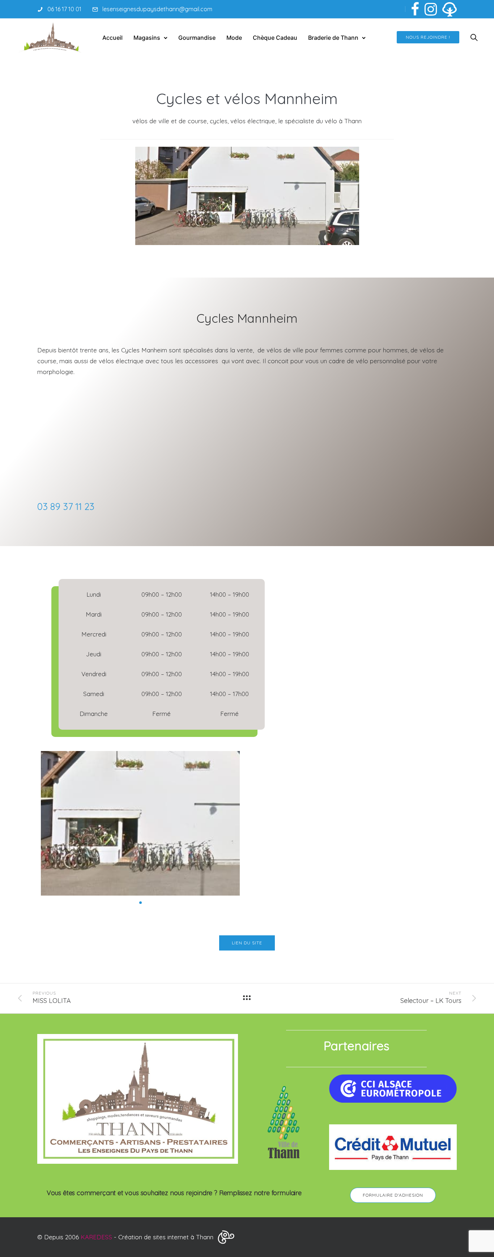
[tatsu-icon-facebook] (415, 9)
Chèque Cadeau (275, 37)
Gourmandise (197, 37)
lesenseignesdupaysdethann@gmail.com (157, 9)
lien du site (247, 942)
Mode (234, 37)
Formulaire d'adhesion (393, 1195)
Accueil (112, 37)
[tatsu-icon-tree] (449, 9)
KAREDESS (96, 1237)
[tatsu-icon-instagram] (431, 9)
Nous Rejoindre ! (428, 37)
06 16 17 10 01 (64, 9)
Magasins (146, 37)
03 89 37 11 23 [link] (65, 506)
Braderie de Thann (333, 37)
